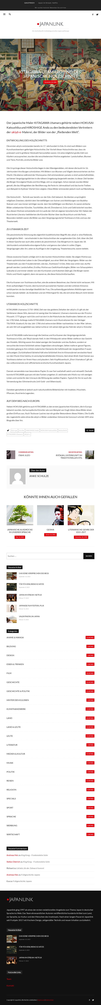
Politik (11, 771)
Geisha (21, 430)
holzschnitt (63, 430)
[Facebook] (93, 14)
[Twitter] (97, 14)
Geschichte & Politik (18, 691)
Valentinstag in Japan (29, 616)
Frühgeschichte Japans (30, 874)
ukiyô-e (27, 434)
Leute (59, 67)
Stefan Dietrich (13, 861)
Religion (11, 789)
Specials (11, 798)
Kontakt (10, 985)
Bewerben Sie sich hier (58, 7)
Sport (10, 807)
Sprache (11, 816)
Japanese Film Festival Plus (31, 605)
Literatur (12, 745)
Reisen (10, 780)
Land (9, 718)
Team (9, 979)
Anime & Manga (15, 637)
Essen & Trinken (15, 664)
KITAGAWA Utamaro (15, 434)
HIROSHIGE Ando (32, 430)
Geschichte (13, 682)
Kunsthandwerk (47, 67)
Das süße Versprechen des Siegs (34, 573)
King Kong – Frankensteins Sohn (34, 855)
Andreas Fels (12, 855)
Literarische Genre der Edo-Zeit (81, 530)
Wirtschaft (13, 834)
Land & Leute (14, 727)
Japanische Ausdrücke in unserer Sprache (20, 530)
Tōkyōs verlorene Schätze (31, 584)
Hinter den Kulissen (18, 700)
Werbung (12, 825)
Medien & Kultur (16, 753)
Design (10, 655)
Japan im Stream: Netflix (48, 3)
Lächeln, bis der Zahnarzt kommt (30, 868)
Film (9, 673)
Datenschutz (50, 1000)
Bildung (11, 646)
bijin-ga (14, 430)
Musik (10, 763)
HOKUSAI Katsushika (49, 430)
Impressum (41, 1000)
